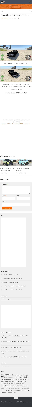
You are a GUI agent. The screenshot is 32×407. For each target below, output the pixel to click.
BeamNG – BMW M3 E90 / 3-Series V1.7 (12, 274)
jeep (25, 381)
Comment (5, 184)
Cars (1, 11)
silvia (28, 388)
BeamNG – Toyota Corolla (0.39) (11, 282)
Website (4, 201)
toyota (19, 390)
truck (2, 392)
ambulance (5, 375)
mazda (8, 383)
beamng (15, 375)
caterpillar (16, 377)
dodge (26, 377)
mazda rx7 (13, 383)
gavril (3, 382)
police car (7, 388)
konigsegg (3, 383)
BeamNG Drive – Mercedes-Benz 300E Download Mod (16, 124)
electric (12, 379)
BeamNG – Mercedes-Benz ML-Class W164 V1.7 (14, 286)
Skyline (3, 390)
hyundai (21, 381)
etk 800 (16, 379)
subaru (10, 390)
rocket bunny (18, 388)
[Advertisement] (16, 32)
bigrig (26, 375)
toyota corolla (25, 390)
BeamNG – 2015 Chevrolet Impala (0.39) (12, 278)
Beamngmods (5, 18)
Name (4, 195)
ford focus (26, 379)
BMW (3, 377)
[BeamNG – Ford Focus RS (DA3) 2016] (24, 162)
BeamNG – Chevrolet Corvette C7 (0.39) (12, 290)
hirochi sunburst (15, 381)
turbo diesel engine (8, 392)
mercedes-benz (20, 383)
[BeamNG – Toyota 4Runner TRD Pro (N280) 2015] (8, 162)
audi (11, 375)
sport (7, 390)
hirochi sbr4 (8, 381)
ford (23, 379)
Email (18, 195)
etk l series (20, 379)
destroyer (21, 377)
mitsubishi (5, 386)
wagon (15, 392)
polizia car (12, 388)
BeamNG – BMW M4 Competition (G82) (17, 357)
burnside (11, 377)
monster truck (12, 386)
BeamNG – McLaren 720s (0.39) (13, 347)
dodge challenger (5, 379)
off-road (25, 386)
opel (2, 388)
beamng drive (20, 375)
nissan (19, 385)
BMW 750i (7, 377)
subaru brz (15, 390)
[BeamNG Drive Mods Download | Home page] (3, 2)
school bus (24, 388)
